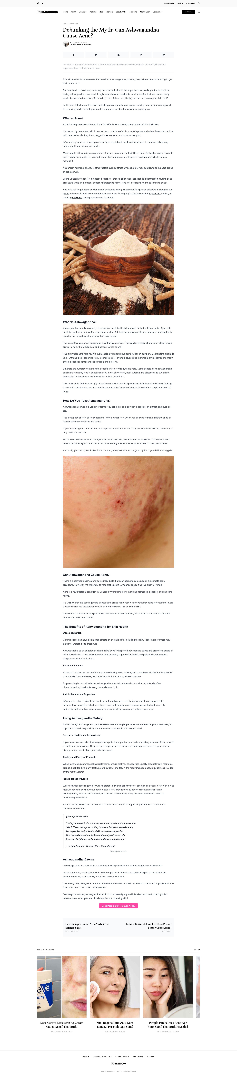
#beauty (88, 835)
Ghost (133, 1072)
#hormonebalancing (113, 839)
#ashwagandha (114, 831)
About (73, 12)
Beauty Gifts (121, 12)
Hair (101, 12)
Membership (169, 3)
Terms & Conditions (102, 1056)
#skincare (127, 827)
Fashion (109, 12)
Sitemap (150, 1056)
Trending (133, 12)
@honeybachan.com (77, 816)
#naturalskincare (97, 831)
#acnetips (82, 831)
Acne (65, 23)
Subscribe (190, 3)
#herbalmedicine (75, 835)
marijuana (77, 197)
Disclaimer (157, 12)
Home (65, 12)
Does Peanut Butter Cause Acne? (118, 905)
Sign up (86, 1056)
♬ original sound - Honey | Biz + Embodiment (90, 846)
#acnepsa (71, 831)
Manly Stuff (145, 12)
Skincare (83, 12)
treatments (143, 157)
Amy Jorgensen (80, 42)
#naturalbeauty (102, 835)
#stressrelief (72, 839)
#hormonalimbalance (91, 839)
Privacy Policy (122, 1056)
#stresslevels (117, 835)
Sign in (180, 3)
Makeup (93, 12)
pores (107, 135)
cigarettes (154, 193)
